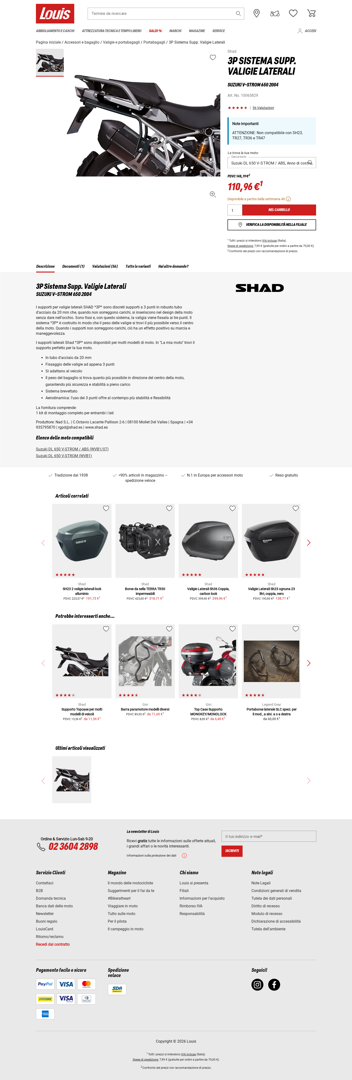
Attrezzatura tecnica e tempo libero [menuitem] (111, 31)
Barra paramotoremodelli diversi (145, 709)
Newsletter (45, 913)
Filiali (184, 890)
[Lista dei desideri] (293, 13)
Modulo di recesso (266, 913)
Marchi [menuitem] (175, 31)
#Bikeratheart (119, 898)
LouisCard (44, 929)
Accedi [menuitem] (310, 31)
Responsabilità (192, 913)
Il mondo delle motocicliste (130, 883)
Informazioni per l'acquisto (202, 898)
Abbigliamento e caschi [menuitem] (55, 31)
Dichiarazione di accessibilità (276, 921)
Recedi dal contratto (53, 944)
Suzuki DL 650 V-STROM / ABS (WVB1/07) (72, 449)
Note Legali (261, 883)
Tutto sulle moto (121, 913)
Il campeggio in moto (125, 929)
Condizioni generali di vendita (276, 890)
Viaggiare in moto (123, 906)
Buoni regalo (46, 921)
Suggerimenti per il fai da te (131, 890)
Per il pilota (117, 921)
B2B (39, 890)
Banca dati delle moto (54, 906)
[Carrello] (311, 13)
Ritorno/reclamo (49, 936)
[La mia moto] (275, 13)
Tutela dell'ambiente (268, 929)
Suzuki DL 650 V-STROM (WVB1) (64, 456)
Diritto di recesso (265, 906)
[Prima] (308, 542)
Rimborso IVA (191, 906)
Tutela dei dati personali (271, 898)
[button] (238, 13)
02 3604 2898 (72, 847)
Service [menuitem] (218, 31)
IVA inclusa (269, 240)
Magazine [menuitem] (197, 31)
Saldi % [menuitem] (155, 31)
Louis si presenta (194, 883)
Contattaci (44, 883)
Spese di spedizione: (240, 246)
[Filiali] (256, 13)
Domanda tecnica (51, 898)
